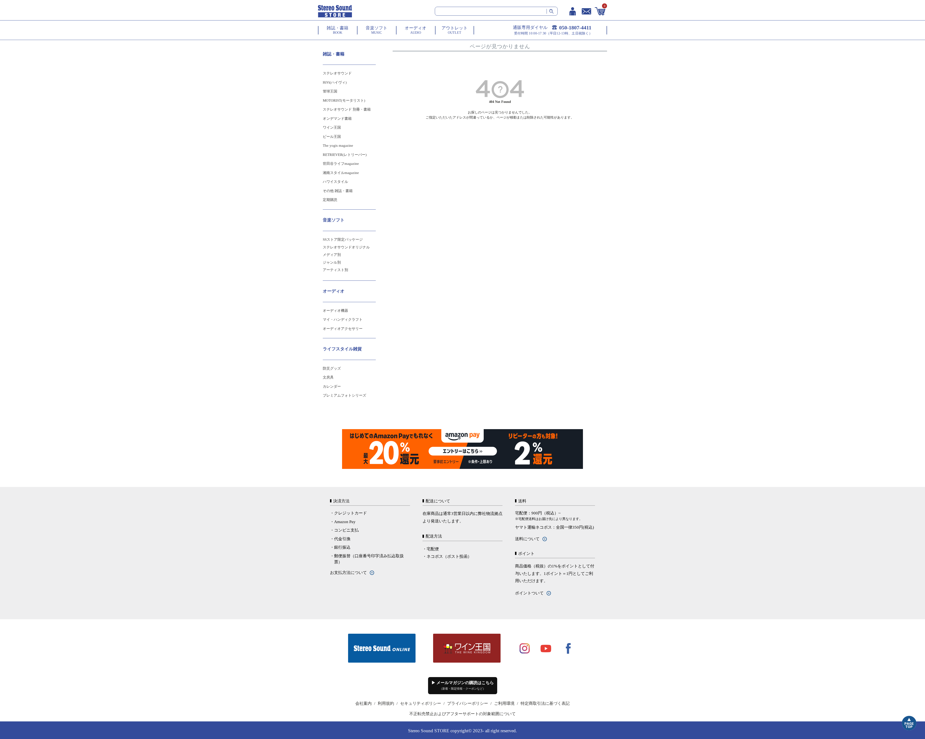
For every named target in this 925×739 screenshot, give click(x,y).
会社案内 (363, 703)
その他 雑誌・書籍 (338, 191)
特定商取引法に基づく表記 (545, 703)
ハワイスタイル (335, 182)
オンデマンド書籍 (337, 118)
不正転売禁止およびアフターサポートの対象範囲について (462, 714)
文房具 (328, 377)
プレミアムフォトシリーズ (344, 395)
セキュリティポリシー (420, 703)
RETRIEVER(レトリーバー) (345, 155)
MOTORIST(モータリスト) (344, 100)
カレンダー (332, 386)
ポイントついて (529, 593)
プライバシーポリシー (467, 703)
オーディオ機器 (335, 311)
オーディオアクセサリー (343, 329)
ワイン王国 (332, 127)
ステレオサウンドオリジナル (346, 247)
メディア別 (332, 255)
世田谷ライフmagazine (341, 164)
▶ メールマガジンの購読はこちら (462, 685)
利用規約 (386, 703)
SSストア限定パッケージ (343, 239)
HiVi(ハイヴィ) (335, 82)
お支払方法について (348, 572)
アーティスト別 (335, 270)
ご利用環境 (504, 703)
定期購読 (330, 200)
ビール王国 (332, 137)
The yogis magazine (338, 145)
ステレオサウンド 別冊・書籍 (347, 109)
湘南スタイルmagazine (341, 173)
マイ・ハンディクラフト (343, 319)
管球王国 (330, 91)
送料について (527, 539)
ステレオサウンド (337, 73)
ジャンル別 (332, 262)
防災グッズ (332, 368)
